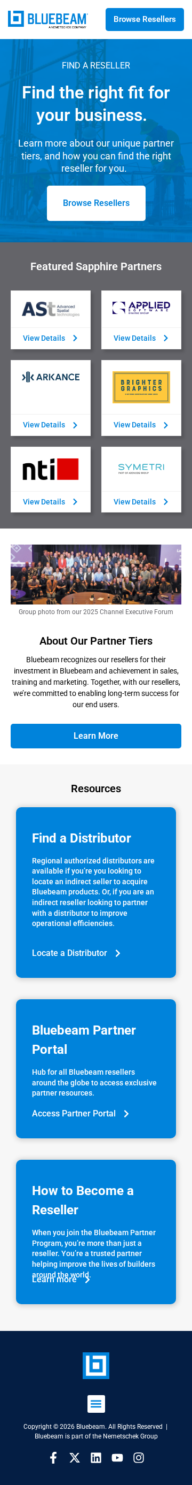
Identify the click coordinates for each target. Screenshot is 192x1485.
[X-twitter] (75, 1458)
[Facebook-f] (53, 1458)
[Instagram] (139, 1458)
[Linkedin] (96, 1458)
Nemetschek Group (130, 1436)
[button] (96, 1404)
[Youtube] (117, 1458)
